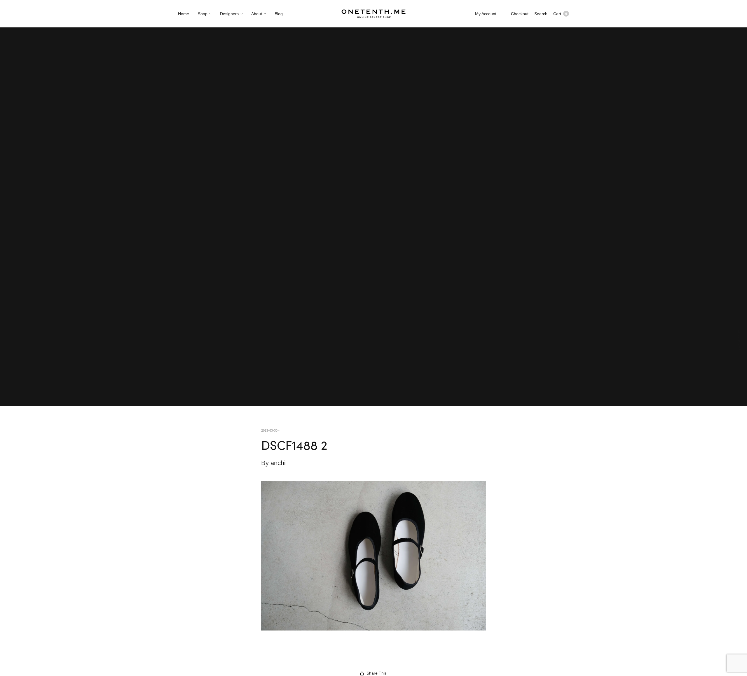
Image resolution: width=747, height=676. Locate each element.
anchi (278, 463)
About (256, 13)
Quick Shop (739, 338)
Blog (279, 13)
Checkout (519, 13)
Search (540, 13)
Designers (229, 13)
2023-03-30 (269, 430)
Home (183, 13)
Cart (560, 13)
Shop (202, 13)
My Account (485, 13)
